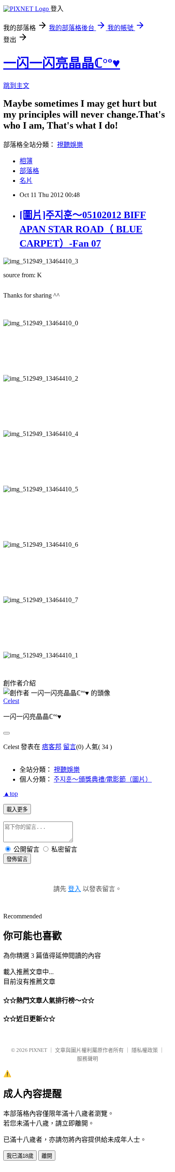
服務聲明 (87, 1059)
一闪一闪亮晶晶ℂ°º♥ (61, 63)
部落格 (29, 170)
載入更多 (17, 809)
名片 (26, 180)
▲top (10, 793)
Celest (11, 700)
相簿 (26, 161)
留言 (69, 746)
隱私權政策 (144, 1050)
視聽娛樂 (70, 144)
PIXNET (38, 1050)
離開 (47, 1156)
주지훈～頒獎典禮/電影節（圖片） (103, 779)
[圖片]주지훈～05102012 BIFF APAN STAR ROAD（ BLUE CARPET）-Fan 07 (83, 229)
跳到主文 (16, 85)
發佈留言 (17, 859)
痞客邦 (51, 746)
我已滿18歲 (20, 1156)
